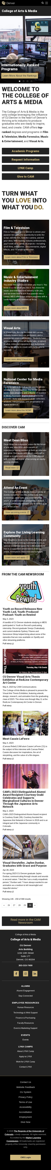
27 (14, 905)
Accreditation (25, 1112)
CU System (25, 1092)
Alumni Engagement (26, 991)
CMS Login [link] (25, 1157)
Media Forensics (28, 136)
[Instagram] (25, 977)
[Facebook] (16, 977)
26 (9, 905)
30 (30, 905)
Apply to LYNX (25, 1056)
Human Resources (25, 1007)
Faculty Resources (25, 1023)
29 (25, 905)
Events (26, 1040)
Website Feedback (25, 1087)
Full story (14, 643)
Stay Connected (25, 996)
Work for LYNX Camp (25, 1062)
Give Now (25, 1122)
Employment (25, 1117)
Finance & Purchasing (25, 1018)
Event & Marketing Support (25, 1028)
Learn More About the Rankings (19, 75)
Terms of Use (25, 1102)
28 (19, 905)
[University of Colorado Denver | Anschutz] (8, 3)
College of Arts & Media (19, 11)
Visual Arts (36, 141)
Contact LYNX (25, 1067)
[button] (19, 81)
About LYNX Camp (25, 1051)
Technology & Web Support (25, 1013)
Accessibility (25, 1107)
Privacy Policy (25, 1097)
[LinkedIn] (34, 977)
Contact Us (25, 1082)
